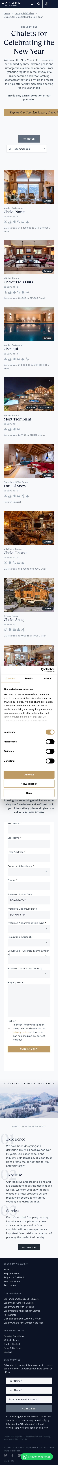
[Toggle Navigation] (54, 4)
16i (12, 1461)
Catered (47, 201)
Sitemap (8, 1351)
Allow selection (29, 783)
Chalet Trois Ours (18, 282)
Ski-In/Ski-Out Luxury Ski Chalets (21, 1298)
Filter (31, 139)
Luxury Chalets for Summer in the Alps (23, 1322)
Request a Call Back (14, 1277)
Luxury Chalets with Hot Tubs (19, 1306)
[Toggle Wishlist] (32, 4)
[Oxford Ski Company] (9, 3)
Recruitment (10, 1285)
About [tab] (47, 678)
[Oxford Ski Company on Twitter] (5, 1455)
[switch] (50, 741)
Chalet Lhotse (15, 552)
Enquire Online (11, 1273)
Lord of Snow (15, 486)
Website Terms (11, 1340)
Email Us (8, 1269)
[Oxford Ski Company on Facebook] (12, 1455)
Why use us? (29, 1247)
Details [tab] (29, 678)
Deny (29, 793)
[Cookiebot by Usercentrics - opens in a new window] (41, 670)
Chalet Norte (14, 211)
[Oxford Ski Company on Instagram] (19, 1455)
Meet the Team (12, 1281)
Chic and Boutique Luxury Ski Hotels (22, 1318)
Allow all (29, 774)
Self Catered (45, 407)
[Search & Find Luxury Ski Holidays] (39, 4)
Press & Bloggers (12, 1348)
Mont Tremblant (17, 419)
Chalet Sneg (14, 619)
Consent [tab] (10, 678)
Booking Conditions (14, 1336)
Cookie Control (12, 1344)
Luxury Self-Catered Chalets (19, 1302)
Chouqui (11, 349)
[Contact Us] (46, 4)
